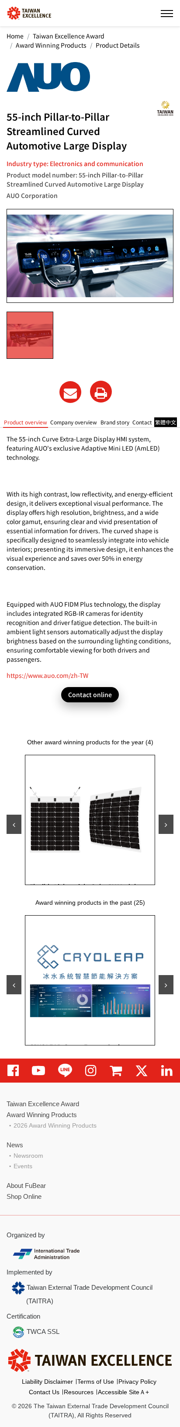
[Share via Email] (70, 392)
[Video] (38, 1070)
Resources (78, 1392)
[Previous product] (14, 824)
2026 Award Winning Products (55, 1125)
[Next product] (166, 824)
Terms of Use (95, 1381)
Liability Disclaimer (47, 1381)
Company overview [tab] (73, 422)
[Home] (29, 12)
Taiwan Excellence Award (68, 35)
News (15, 1145)
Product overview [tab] (25, 422)
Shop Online (24, 1196)
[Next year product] (166, 984)
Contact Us (44, 1392)
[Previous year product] (14, 984)
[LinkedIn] (167, 1070)
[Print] (101, 392)
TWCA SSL (42, 1331)
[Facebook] (13, 1070)
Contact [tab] (142, 422)
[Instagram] (91, 1070)
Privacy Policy (137, 1381)
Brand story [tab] (114, 422)
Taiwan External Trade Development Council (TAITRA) (88, 1294)
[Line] (65, 1070)
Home (15, 35)
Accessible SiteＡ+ (123, 1392)
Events (23, 1166)
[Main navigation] (166, 13)
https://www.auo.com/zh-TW (47, 675)
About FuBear (26, 1185)
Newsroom (28, 1156)
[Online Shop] (116, 1070)
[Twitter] (141, 1070)
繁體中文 (165, 422)
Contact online (90, 694)
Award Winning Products (51, 45)
